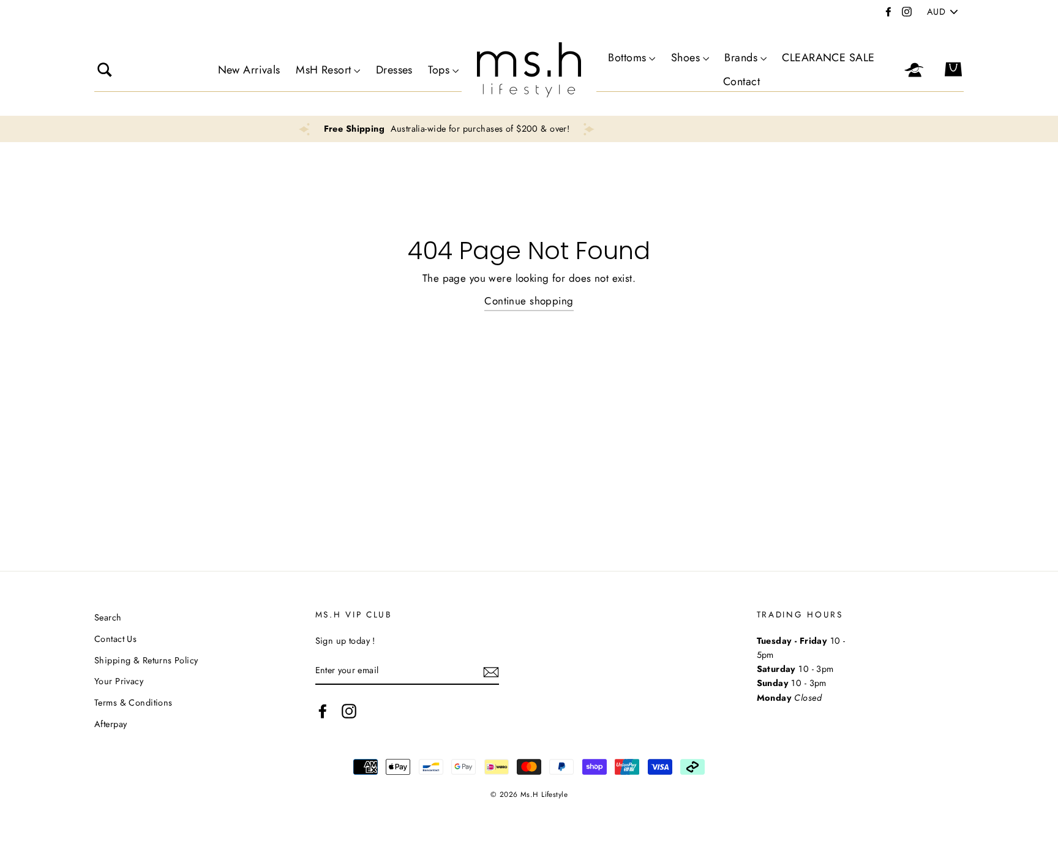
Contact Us (115, 639)
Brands (740, 58)
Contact (741, 81)
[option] (594, 129)
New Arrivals (249, 70)
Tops (438, 70)
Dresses (394, 70)
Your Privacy (118, 681)
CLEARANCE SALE (828, 58)
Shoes (685, 58)
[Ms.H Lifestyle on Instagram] (349, 710)
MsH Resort (323, 70)
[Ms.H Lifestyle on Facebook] (322, 710)
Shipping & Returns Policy (146, 660)
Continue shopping (528, 300)
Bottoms (627, 58)
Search (108, 617)
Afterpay (110, 724)
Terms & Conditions (133, 702)
